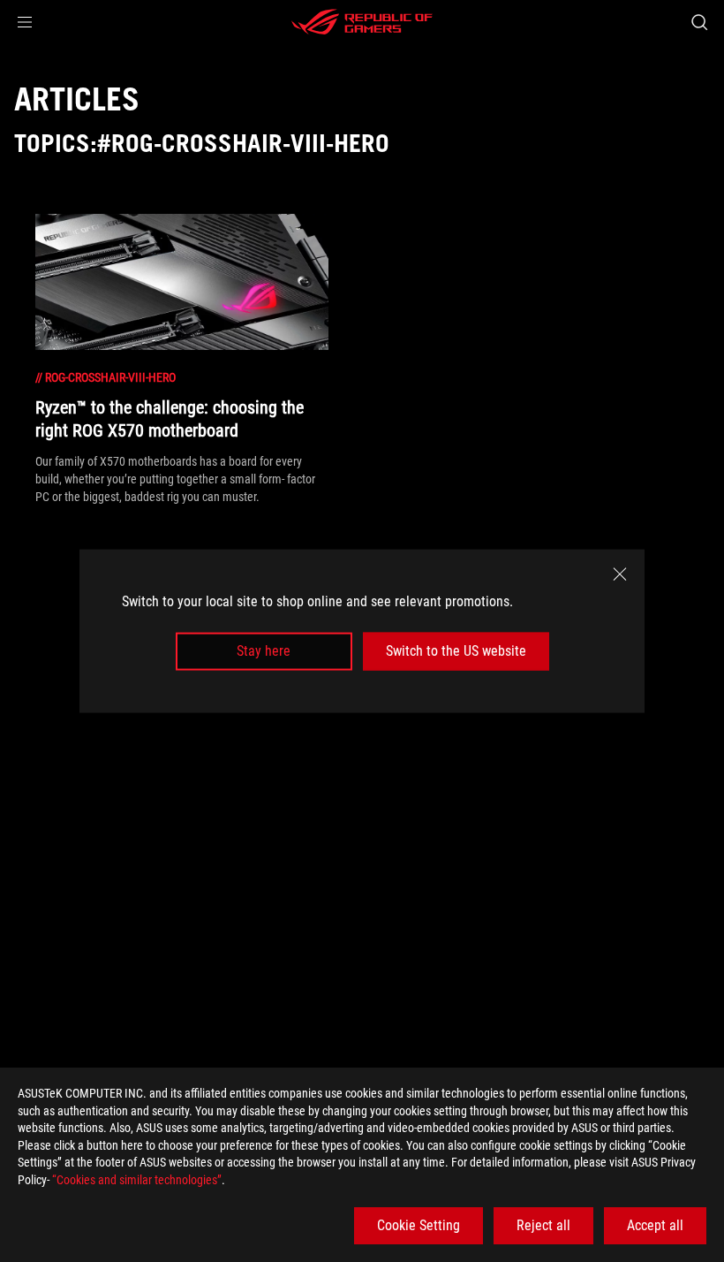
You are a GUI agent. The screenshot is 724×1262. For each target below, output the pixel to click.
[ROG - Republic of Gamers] (362, 22)
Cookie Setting (418, 1225)
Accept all (655, 1225)
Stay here (263, 650)
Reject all (543, 1225)
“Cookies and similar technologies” (137, 1180)
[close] (619, 574)
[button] (24, 22)
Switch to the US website (456, 650)
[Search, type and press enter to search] (699, 22)
